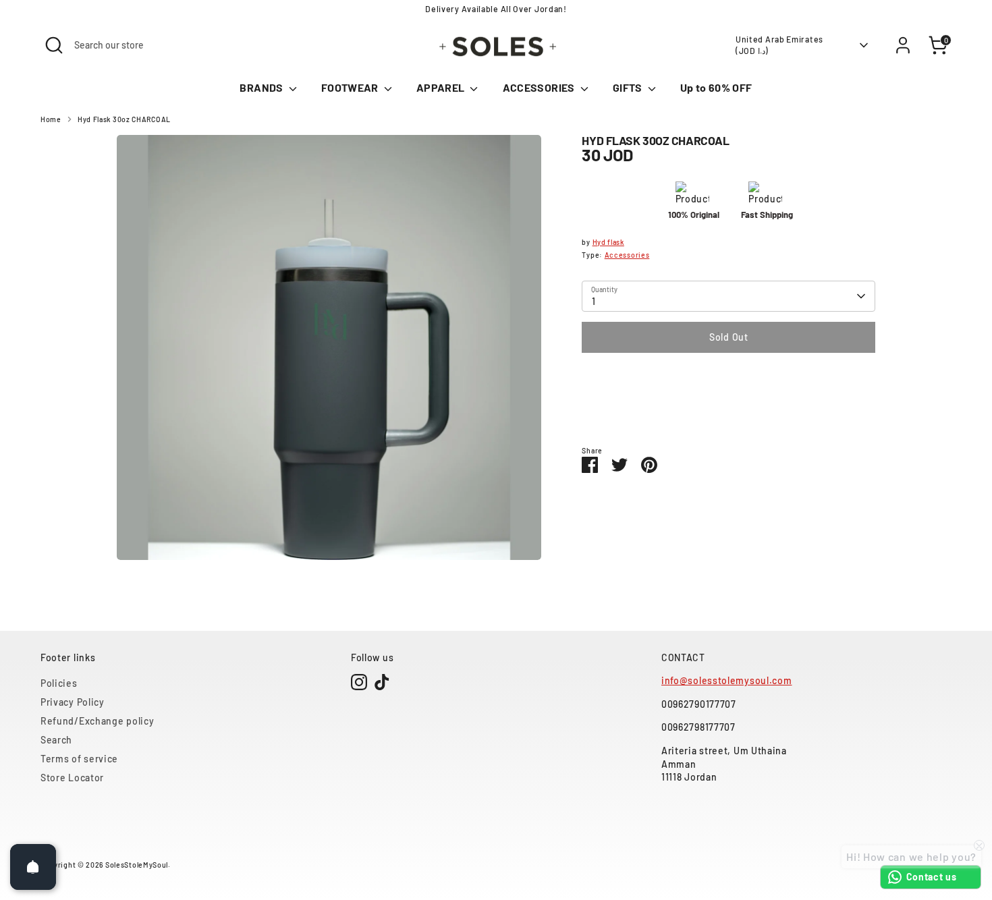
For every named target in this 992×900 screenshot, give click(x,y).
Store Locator (72, 777)
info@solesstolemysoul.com (726, 680)
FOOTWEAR (351, 87)
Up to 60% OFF (716, 87)
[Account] (902, 45)
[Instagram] (359, 682)
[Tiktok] (382, 682)
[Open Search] (53, 45)
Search (56, 740)
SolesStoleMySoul (136, 864)
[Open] (33, 867)
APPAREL (441, 87)
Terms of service (79, 758)
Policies (59, 683)
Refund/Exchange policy (97, 721)
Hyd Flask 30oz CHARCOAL (124, 119)
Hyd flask (608, 241)
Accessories (627, 254)
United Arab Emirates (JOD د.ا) (779, 44)
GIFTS (628, 87)
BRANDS (262, 87)
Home (50, 119)
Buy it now (729, 377)
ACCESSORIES (540, 87)
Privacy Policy (72, 702)
